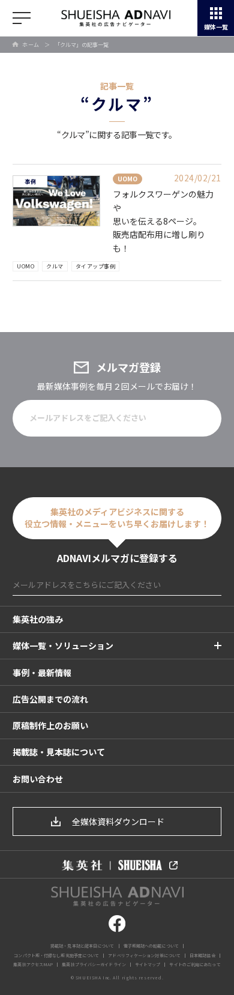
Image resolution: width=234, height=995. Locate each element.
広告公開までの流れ (50, 699)
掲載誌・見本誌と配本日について (82, 946)
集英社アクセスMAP (33, 964)
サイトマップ (148, 964)
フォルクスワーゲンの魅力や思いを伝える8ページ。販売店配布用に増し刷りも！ (163, 221)
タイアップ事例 (96, 266)
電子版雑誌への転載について (151, 946)
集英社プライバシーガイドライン (94, 964)
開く (22, 18)
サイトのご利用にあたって (194, 964)
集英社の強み (38, 619)
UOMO (25, 266)
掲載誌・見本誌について (59, 752)
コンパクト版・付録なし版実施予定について (56, 955)
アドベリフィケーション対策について (144, 955)
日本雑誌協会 (202, 955)
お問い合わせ (38, 779)
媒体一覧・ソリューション (63, 646)
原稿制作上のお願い (50, 725)
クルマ (55, 266)
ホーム (31, 45)
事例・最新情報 (42, 673)
